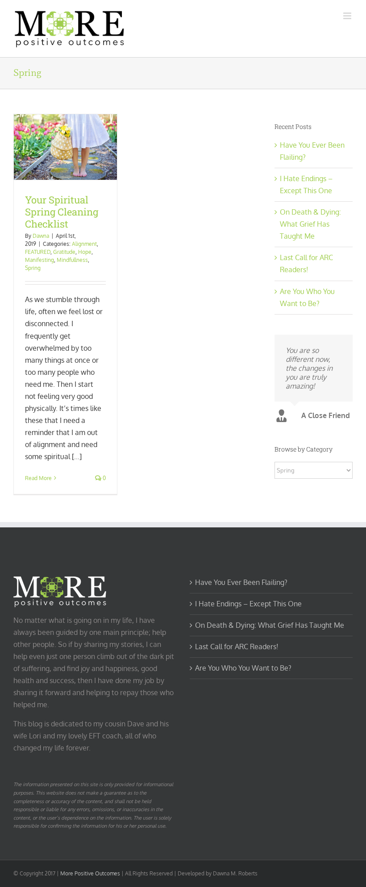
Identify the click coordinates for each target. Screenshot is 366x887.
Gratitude (64, 252)
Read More (38, 478)
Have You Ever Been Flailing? (241, 582)
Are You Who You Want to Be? (243, 667)
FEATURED (37, 252)
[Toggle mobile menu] (348, 16)
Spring (33, 268)
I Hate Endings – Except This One (248, 603)
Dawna (41, 235)
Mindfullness (72, 260)
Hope (85, 252)
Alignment (84, 243)
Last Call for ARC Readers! (237, 646)
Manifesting (39, 260)
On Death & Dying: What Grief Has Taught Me (310, 223)
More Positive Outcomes (90, 873)
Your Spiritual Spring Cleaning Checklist (61, 211)
